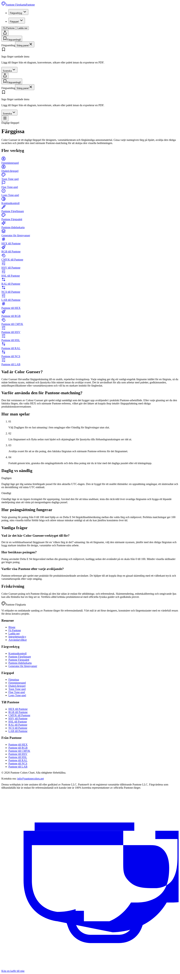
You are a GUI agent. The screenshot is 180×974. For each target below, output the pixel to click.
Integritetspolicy (17, 636)
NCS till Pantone (17, 727)
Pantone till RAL (17, 760)
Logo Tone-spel (17, 695)
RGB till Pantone (18, 712)
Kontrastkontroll (17, 653)
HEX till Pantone (18, 709)
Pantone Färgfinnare (19, 656)
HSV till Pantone (17, 718)
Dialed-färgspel (16, 685)
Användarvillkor (17, 639)
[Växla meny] (4, 118)
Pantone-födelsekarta (20, 662)
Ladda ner (22, 28)
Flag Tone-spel (16, 692)
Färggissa (13, 679)
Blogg (11, 627)
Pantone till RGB (18, 747)
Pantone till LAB (17, 766)
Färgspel (14, 21)
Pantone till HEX (18, 744)
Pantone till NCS (17, 763)
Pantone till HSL (17, 757)
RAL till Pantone (17, 724)
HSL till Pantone (17, 721)
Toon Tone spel (17, 689)
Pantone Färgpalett (18, 659)
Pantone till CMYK (19, 750)
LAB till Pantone (17, 731)
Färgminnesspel (17, 682)
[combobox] (9, 70)
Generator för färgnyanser (22, 666)
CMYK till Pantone (19, 715)
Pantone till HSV (17, 754)
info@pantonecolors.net (30, 778)
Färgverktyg (16, 13)
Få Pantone (9, 28)
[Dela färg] (4, 33)
